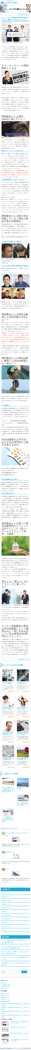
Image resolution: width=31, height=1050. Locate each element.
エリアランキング (6, 926)
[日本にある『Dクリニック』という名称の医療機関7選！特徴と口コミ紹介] (8, 675)
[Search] (24, 972)
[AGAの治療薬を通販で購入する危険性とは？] (23, 751)
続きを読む (11, 691)
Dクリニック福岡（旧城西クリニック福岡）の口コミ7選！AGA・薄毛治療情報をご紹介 (14, 941)
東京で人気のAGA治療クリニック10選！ (22, 804)
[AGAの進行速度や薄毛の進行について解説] (8, 700)
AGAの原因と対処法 (6, 915)
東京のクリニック (6, 892)
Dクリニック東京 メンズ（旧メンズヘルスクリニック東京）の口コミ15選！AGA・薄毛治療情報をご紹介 (15, 946)
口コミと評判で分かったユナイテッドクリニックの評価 (8, 820)
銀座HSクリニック (15, 857)
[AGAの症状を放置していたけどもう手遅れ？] (23, 700)
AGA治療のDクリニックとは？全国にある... (22, 683)
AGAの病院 (4, 922)
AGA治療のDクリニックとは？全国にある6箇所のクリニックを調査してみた (15, 963)
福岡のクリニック (6, 904)
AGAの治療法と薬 (6, 918)
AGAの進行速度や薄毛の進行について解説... (8, 708)
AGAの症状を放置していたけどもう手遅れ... (22, 708)
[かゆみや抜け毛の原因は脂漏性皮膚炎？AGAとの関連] (8, 725)
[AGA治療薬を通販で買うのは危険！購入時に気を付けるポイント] (8, 751)
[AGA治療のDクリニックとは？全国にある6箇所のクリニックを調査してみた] (23, 675)
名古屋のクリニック (6, 900)
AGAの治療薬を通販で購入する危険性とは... (22, 758)
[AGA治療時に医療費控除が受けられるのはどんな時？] (23, 725)
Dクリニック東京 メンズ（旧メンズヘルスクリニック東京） (15, 839)
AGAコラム (9, 22)
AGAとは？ (4, 911)
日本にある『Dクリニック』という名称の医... (7, 683)
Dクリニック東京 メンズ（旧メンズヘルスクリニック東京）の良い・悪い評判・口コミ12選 (8, 789)
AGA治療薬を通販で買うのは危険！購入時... (8, 758)
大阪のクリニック (6, 896)
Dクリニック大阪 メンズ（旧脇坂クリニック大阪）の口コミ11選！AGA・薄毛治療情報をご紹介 (15, 952)
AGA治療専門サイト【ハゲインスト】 (13, 1048)
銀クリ (15, 875)
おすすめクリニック (6, 907)
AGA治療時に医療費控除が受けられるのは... (22, 733)
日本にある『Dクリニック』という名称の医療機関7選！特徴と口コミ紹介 (15, 958)
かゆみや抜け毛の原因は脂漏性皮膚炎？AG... (8, 733)
